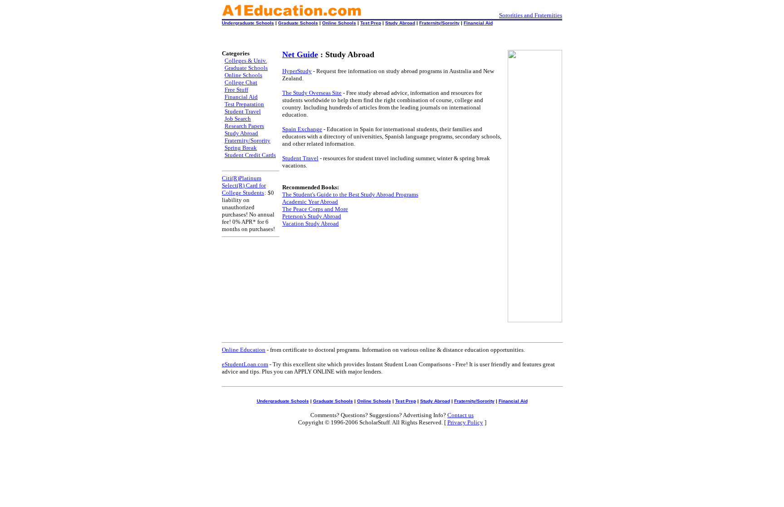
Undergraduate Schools (248, 22)
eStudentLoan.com (245, 364)
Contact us (460, 415)
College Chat (241, 82)
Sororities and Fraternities (530, 15)
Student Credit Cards (250, 155)
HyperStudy (297, 71)
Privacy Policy (465, 422)
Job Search (238, 118)
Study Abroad (400, 22)
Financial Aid (478, 22)
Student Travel (243, 111)
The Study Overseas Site (312, 92)
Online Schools (339, 22)
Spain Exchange (302, 129)
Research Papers (244, 126)
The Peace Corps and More (315, 209)
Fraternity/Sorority (439, 22)
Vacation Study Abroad (310, 223)
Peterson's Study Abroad (311, 216)
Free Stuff (236, 89)
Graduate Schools (298, 22)
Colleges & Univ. (246, 60)
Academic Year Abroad (310, 201)
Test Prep (370, 22)
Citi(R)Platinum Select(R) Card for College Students (244, 185)
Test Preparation (244, 104)
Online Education (243, 349)
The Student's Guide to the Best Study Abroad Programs (350, 194)
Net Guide (300, 54)
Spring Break (241, 147)
